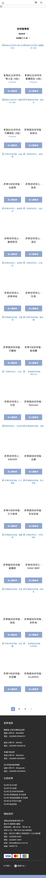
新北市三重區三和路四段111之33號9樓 (24, 833)
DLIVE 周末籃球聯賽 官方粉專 (16, 797)
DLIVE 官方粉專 (10, 788)
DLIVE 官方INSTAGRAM (14, 791)
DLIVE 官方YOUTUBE (12, 801)
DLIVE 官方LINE (10, 785)
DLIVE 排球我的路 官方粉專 (15, 794)
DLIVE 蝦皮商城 (10, 804)
